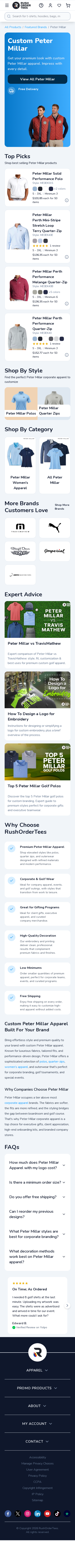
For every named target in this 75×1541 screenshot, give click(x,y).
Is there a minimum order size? (35, 1182)
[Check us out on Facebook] (8, 1513)
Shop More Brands (62, 507)
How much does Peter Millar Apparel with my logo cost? (34, 1165)
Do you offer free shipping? (33, 1197)
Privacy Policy (37, 1476)
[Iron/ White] (34, 241)
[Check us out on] (37, 1513)
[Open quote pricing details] (67, 200)
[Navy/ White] (45, 241)
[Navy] (51, 189)
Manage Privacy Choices (37, 1463)
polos (43, 1061)
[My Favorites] (59, 5)
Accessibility (37, 1457)
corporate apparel (16, 1103)
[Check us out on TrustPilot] (67, 1513)
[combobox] (37, 16)
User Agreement (37, 1470)
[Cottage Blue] (34, 189)
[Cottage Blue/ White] (40, 241)
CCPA (37, 1482)
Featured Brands (36, 27)
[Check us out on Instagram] (27, 1513)
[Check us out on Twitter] (17, 1513)
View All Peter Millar (37, 79)
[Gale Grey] (34, 292)
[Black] (40, 189)
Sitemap (37, 1500)
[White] (45, 189)
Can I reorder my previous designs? (31, 1214)
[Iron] (51, 339)
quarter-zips (56, 1061)
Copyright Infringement (37, 1488)
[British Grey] (56, 339)
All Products (13, 27)
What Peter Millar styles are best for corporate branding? (34, 1234)
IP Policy (37, 1494)
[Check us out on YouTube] (47, 1513)
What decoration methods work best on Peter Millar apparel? (31, 1257)
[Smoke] (40, 292)
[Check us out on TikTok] (57, 1513)
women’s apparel (16, 1067)
